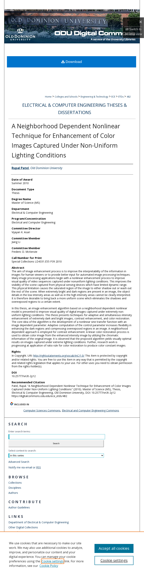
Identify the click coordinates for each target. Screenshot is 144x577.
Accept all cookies (114, 548)
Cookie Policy (49, 566)
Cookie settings (53, 561)
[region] (72, 554)
